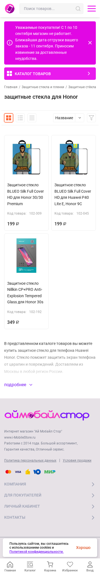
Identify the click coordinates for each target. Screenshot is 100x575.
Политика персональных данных (30, 460)
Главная (11, 87)
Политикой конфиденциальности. (36, 552)
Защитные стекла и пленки (43, 87)
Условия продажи (77, 460)
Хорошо (83, 547)
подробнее (15, 384)
